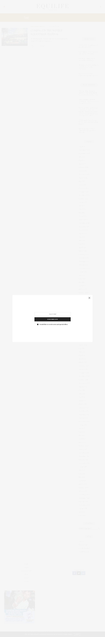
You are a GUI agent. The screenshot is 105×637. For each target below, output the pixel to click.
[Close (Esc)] (89, 298)
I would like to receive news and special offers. (53, 324)
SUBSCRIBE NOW (52, 319)
